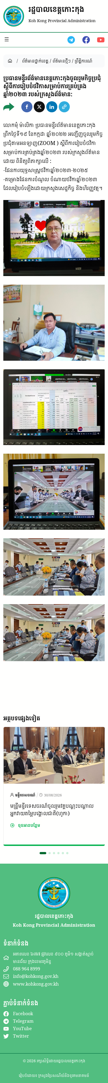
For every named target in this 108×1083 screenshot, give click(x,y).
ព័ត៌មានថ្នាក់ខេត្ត (35, 61)
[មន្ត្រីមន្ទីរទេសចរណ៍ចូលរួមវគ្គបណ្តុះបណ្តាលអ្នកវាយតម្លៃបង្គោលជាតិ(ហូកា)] (54, 731)
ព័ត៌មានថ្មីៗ (62, 61)
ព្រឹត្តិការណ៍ (83, 61)
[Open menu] (6, 39)
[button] (26, 106)
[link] (54, 786)
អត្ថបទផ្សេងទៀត (21, 718)
